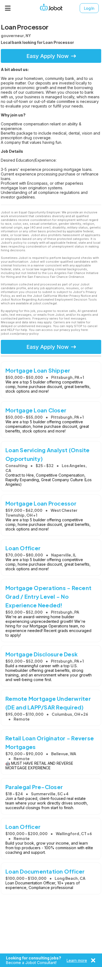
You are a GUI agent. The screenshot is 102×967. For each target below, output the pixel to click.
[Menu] (8, 8)
